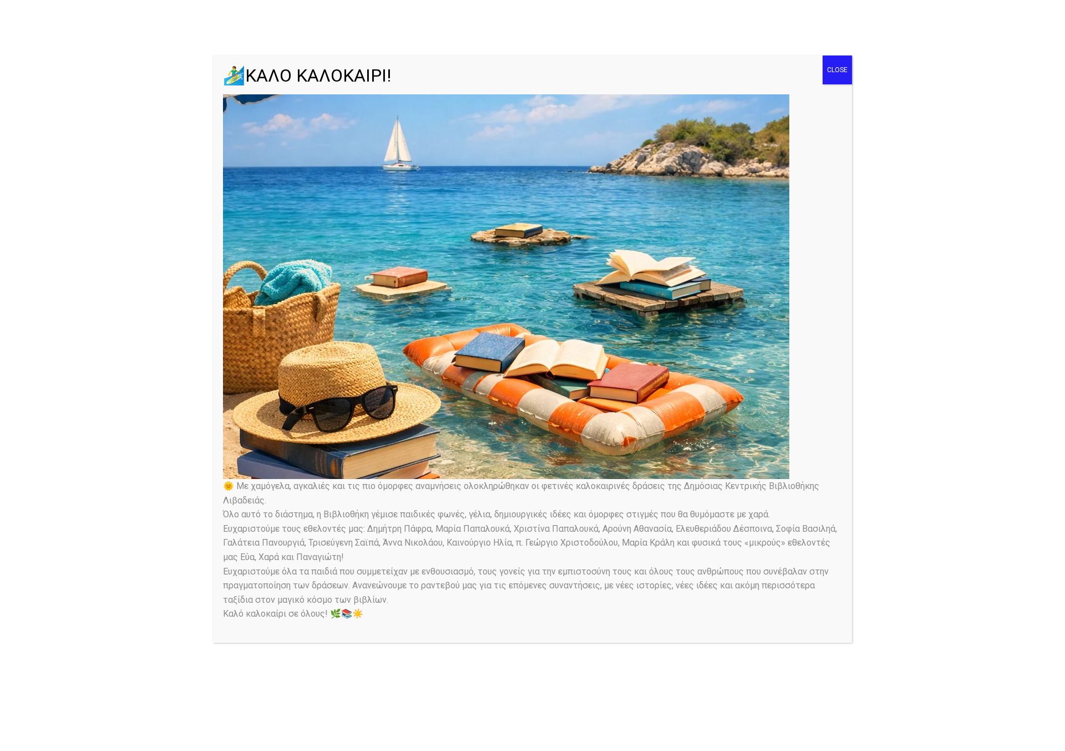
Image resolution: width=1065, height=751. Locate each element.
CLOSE (837, 70)
